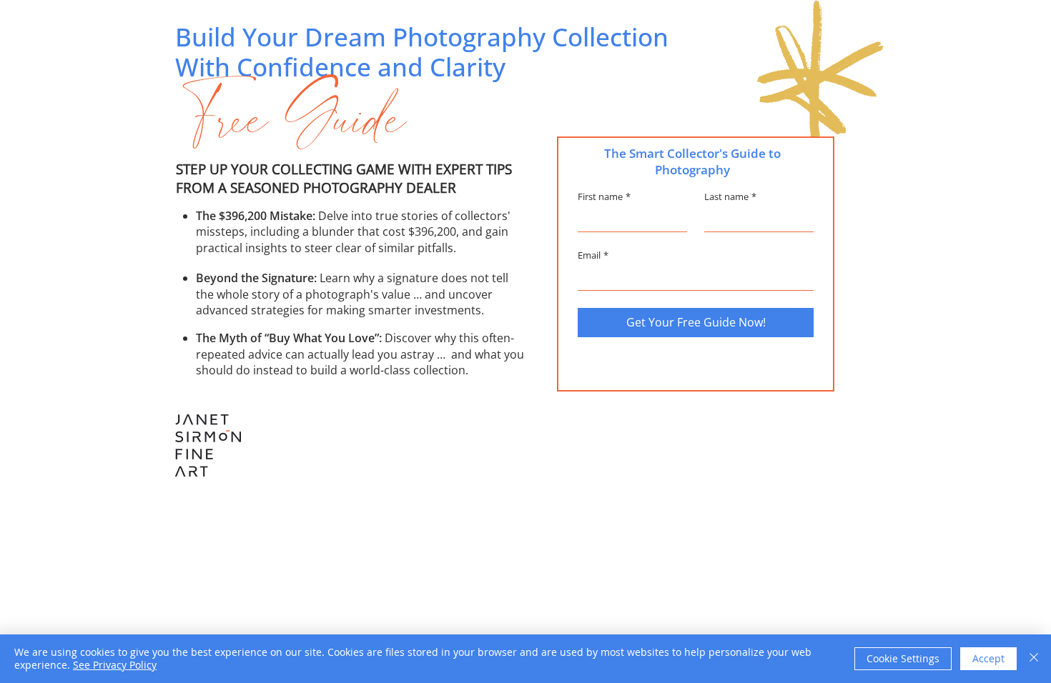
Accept (988, 658)
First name (604, 196)
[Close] (1033, 659)
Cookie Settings (903, 658)
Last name (730, 196)
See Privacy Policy (115, 665)
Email (593, 255)
